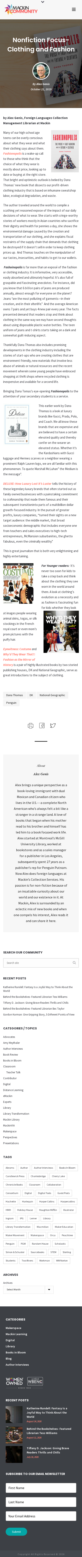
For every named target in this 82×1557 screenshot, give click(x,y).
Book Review (10, 1054)
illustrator (68, 1209)
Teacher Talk (13, 1072)
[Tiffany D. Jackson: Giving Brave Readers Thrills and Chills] (14, 1454)
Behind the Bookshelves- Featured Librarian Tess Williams (35, 997)
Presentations (11, 1143)
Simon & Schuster (15, 1252)
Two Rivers (27, 1260)
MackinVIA (9, 1125)
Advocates (9, 1037)
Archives (7, 1283)
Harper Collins (46, 1201)
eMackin (7, 1096)
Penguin (11, 703)
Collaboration (54, 1184)
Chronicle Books (14, 1184)
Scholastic (60, 1243)
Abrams (10, 1167)
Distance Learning (13, 1090)
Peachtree (67, 1235)
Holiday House (25, 1209)
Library (7, 1108)
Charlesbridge (38, 1176)
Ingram (10, 1218)
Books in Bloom (12, 1060)
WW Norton (62, 1260)
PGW (23, 1243)
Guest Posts (63, 1193)
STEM (53, 1252)
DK (31, 695)
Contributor (10, 1078)
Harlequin (27, 1201)
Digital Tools (44, 1193)
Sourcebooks (37, 1252)
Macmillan (43, 1226)
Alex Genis (43, 84)
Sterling (67, 1252)
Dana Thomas (14, 695)
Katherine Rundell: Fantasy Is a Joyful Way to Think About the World (38, 989)
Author (24, 1167)
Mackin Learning (16, 1334)
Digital (7, 1084)
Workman (44, 1260)
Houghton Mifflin (48, 1209)
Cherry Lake (58, 1176)
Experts (7, 1102)
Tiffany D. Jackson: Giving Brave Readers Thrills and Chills (35, 1003)
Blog (9, 1358)
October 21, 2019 (41, 89)
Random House (40, 1243)
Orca (53, 1235)
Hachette (11, 1201)
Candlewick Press (15, 1176)
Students (10, 1260)
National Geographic (52, 695)
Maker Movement (15, 1235)
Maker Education (64, 1226)
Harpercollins (68, 1201)
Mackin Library (11, 1119)
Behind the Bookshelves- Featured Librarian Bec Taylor (33, 1008)
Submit (16, 1532)
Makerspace (9, 1131)
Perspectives (10, 1137)
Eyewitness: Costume (17, 649)
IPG (22, 1218)
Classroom (9, 1066)
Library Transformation (16, 1113)
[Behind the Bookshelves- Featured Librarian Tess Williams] (14, 1435)
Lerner (33, 1218)
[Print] (30, 725)
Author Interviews (13, 1049)
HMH (8, 1209)
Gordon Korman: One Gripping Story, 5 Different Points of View (38, 1014)
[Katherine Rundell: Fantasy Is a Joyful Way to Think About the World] (14, 1414)
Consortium (12, 1193)
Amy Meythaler (11, 1043)
